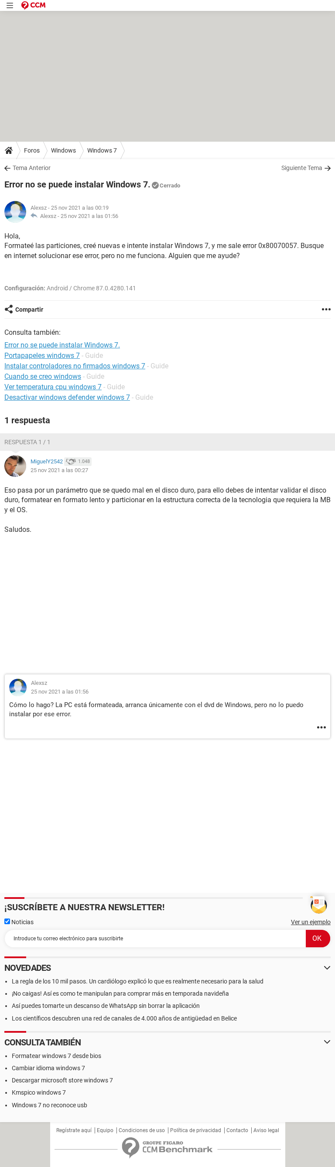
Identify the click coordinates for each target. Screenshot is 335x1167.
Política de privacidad (195, 1130)
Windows (63, 150)
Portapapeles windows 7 (42, 355)
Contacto (237, 1130)
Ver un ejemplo (311, 922)
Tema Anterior (32, 167)
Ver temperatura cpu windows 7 (53, 387)
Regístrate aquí (74, 1130)
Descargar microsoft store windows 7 (62, 1080)
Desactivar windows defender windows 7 (67, 397)
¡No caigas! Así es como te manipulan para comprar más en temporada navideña (120, 993)
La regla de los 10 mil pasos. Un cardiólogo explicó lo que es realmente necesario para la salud (137, 981)
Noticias (22, 922)
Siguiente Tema (301, 167)
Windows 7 (102, 150)
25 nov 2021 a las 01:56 (89, 216)
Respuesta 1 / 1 (27, 442)
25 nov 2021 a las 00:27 (59, 470)
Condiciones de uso (142, 1130)
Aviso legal (266, 1130)
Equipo (105, 1130)
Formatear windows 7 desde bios (56, 1055)
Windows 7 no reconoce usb (49, 1105)
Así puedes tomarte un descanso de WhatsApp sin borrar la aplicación (106, 1005)
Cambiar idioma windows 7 (48, 1068)
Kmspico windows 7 (39, 1092)
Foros (32, 150)
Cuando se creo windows (42, 376)
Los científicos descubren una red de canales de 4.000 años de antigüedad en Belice (124, 1018)
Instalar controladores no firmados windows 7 (74, 366)
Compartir (29, 309)
